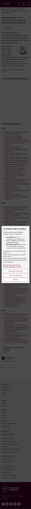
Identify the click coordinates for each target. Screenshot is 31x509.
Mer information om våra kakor (11, 265)
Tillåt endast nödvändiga (15, 271)
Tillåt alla (15, 280)
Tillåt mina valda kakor (15, 275)
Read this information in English (12, 267)
